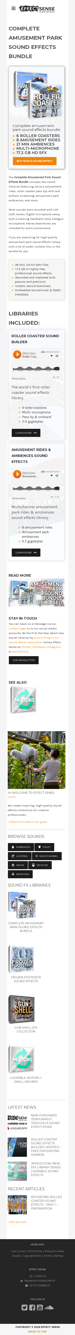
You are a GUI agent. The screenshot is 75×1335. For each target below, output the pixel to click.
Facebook (38, 647)
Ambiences (23, 847)
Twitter (26, 647)
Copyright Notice (32, 1255)
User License (18, 1251)
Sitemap (58, 1255)
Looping (22, 856)
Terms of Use (35, 1251)
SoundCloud (20, 651)
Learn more (24, 432)
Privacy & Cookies (54, 1251)
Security (16, 1255)
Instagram (53, 647)
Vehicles (42, 865)
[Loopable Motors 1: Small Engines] (17, 701)
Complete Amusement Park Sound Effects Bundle (26, 927)
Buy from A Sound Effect (35, 161)
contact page (17, 628)
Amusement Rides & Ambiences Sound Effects (31, 456)
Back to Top (37, 1331)
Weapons (22, 874)
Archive (48, 1255)
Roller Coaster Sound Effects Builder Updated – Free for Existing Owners (46, 1147)
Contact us (40, 1276)
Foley (46, 847)
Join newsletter (24, 660)
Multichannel (48, 856)
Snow (20, 865)
